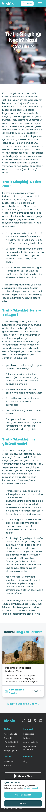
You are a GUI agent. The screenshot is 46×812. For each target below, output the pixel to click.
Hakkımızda (28, 734)
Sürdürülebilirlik (11, 742)
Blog (25, 761)
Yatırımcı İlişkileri (31, 742)
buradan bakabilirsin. (32, 788)
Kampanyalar (10, 750)
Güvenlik (8, 738)
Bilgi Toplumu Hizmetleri (29, 748)
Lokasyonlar (9, 746)
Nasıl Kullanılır (10, 734)
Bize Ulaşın (9, 761)
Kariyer (26, 738)
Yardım (7, 765)
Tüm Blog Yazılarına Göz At (22, 703)
